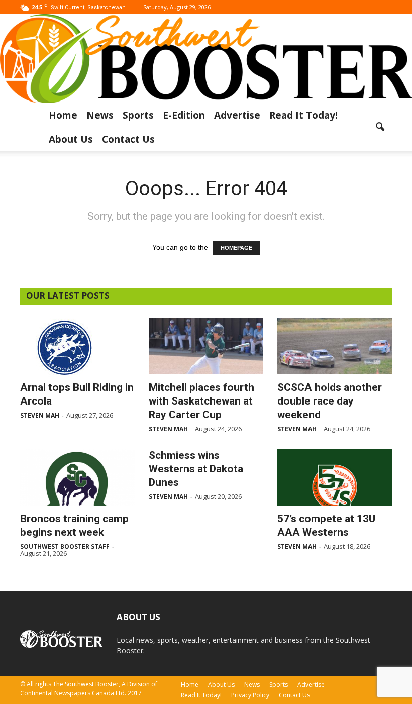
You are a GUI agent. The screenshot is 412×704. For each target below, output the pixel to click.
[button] (380, 127)
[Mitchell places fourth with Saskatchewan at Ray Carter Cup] (206, 346)
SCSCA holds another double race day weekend (329, 401)
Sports (138, 115)
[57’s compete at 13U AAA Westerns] (334, 477)
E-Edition (184, 115)
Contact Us (128, 139)
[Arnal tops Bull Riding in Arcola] (77, 347)
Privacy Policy (250, 695)
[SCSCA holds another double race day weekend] (334, 346)
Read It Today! (303, 115)
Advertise (237, 115)
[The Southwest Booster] (206, 58)
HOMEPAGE (236, 248)
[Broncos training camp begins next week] (77, 477)
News (100, 115)
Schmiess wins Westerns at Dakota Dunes (196, 468)
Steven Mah (39, 415)
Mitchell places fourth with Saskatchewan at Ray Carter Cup (201, 401)
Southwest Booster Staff (65, 546)
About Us (71, 139)
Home (63, 115)
